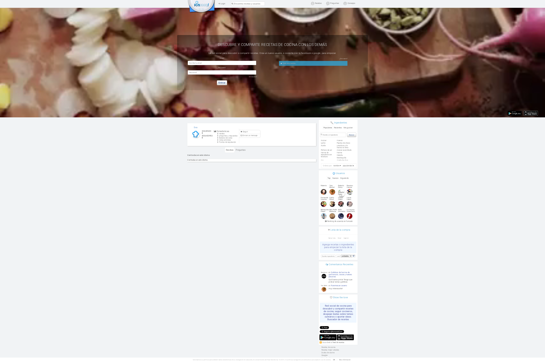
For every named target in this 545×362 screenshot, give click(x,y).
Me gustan (348, 128)
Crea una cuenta (288, 63)
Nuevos (335, 178)
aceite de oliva (342, 160)
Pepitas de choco (343, 143)
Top (329, 178)
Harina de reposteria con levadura (326, 155)
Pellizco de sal (326, 150)
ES (200, 9)
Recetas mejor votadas (330, 350)
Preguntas (241, 150)
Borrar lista (332, 238)
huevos (340, 140)
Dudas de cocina (328, 353)
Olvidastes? (253, 77)
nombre (336, 166)
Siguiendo (344, 178)
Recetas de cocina (201, 7)
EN (203, 9)
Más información (345, 360)
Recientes (338, 128)
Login (222, 4)
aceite (323, 146)
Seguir (245, 132)
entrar (222, 82)
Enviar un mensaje (249, 135)
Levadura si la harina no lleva (342, 147)
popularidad (347, 166)
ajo (322, 160)
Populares (327, 128)
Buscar (351, 135)
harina (339, 153)
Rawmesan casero (339, 285)
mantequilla (341, 158)
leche (323, 143)
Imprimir (346, 238)
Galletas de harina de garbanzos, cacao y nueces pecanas (340, 274)
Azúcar (323, 140)
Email (339, 238)
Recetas (230, 150)
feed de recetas (338, 342)
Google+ (324, 355)
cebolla (340, 155)
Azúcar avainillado (344, 150)
